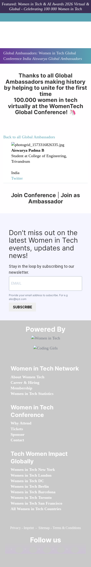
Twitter (17, 178)
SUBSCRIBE (22, 307)
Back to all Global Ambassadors (29, 137)
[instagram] (45, 550)
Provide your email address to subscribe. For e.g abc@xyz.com (38, 297)
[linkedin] (31, 550)
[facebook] (17, 550)
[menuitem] (27, 377)
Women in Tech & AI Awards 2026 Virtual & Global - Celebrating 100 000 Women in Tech (49, 6)
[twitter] (59, 550)
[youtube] (72, 550)
